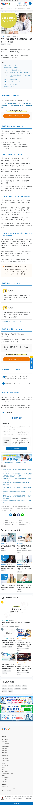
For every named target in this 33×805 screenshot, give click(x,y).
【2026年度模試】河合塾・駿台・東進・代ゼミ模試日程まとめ (16, 623)
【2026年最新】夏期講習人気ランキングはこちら (14, 462)
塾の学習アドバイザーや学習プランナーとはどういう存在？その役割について (24, 568)
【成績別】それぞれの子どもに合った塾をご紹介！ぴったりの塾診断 (8, 547)
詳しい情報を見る (15, 448)
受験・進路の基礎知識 (20, 8)
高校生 (19, 552)
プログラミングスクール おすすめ (8, 788)
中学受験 (25, 688)
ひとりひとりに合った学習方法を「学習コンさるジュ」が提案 (18, 75)
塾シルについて (5, 765)
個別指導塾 (17, 688)
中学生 (19, 550)
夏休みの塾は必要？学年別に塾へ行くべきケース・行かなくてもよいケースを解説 (24, 547)
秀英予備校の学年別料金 (10, 65)
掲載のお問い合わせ (6, 760)
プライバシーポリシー (6, 771)
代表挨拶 (3, 767)
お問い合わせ (4, 781)
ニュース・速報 (5, 620)
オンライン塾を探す (6, 743)
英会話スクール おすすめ (6, 790)
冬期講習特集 (4, 752)
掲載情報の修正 (5, 758)
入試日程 (4, 646)
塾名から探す (4, 741)
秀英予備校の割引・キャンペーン (12, 81)
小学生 (30, 550)
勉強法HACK (4, 662)
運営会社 (3, 769)
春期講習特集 (4, 748)
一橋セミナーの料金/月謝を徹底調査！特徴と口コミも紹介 (8, 567)
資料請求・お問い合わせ (10, 86)
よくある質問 (4, 779)
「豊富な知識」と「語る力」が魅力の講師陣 (17, 72)
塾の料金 (3, 44)
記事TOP (3, 8)
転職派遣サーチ (5, 786)
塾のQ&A (4, 550)
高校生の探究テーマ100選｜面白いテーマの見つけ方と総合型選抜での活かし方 (9, 666)
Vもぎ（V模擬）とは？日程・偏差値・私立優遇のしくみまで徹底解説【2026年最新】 (24, 644)
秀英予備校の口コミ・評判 (10, 79)
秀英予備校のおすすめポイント (11, 67)
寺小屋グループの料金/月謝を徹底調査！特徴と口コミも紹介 (8, 586)
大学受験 (12, 626)
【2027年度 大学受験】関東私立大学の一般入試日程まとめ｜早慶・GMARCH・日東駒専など (9, 642)
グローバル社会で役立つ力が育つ (14, 70)
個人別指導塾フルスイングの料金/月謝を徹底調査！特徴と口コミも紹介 (24, 587)
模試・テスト (5, 626)
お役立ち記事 (11, 11)
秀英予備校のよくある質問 (10, 84)
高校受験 (27, 648)
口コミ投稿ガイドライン (6, 777)
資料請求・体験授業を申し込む (16, 116)
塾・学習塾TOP (4, 11)
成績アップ (5, 673)
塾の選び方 (10, 8)
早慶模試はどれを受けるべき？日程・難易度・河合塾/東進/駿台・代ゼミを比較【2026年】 (24, 668)
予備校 (9, 44)
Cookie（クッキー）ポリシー (7, 773)
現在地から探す (5, 739)
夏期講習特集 (4, 750)
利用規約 (3, 775)
